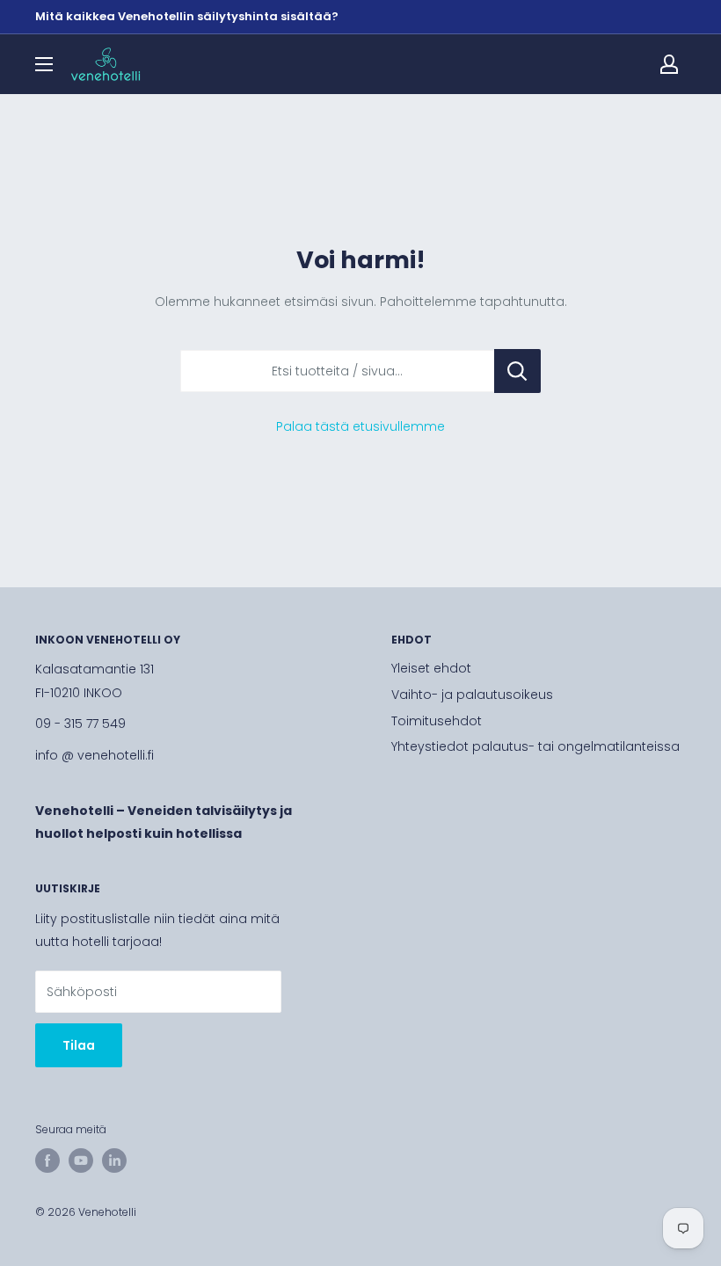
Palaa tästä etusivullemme (360, 426)
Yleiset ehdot (431, 668)
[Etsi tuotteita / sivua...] (517, 371)
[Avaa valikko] (44, 64)
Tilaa (78, 1045)
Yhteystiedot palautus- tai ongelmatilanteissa (535, 746)
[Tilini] (669, 64)
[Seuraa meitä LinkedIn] (114, 1160)
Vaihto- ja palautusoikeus (472, 694)
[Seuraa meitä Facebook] (47, 1160)
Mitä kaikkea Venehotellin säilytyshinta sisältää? (187, 16)
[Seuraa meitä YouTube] (81, 1160)
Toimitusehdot (436, 721)
